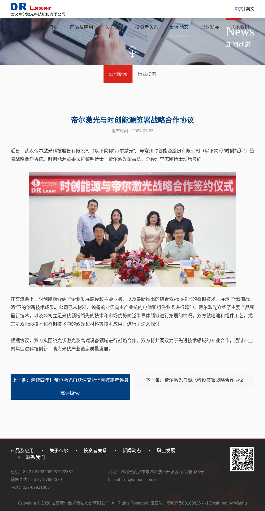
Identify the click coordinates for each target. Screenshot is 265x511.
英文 (250, 9)
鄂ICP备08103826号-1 (188, 503)
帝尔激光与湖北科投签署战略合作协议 (195, 380)
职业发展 (209, 27)
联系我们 (240, 27)
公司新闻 (118, 74)
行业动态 (147, 74)
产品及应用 (81, 27)
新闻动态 (179, 27)
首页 (53, 27)
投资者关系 (146, 27)
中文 (239, 9)
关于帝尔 (114, 27)
